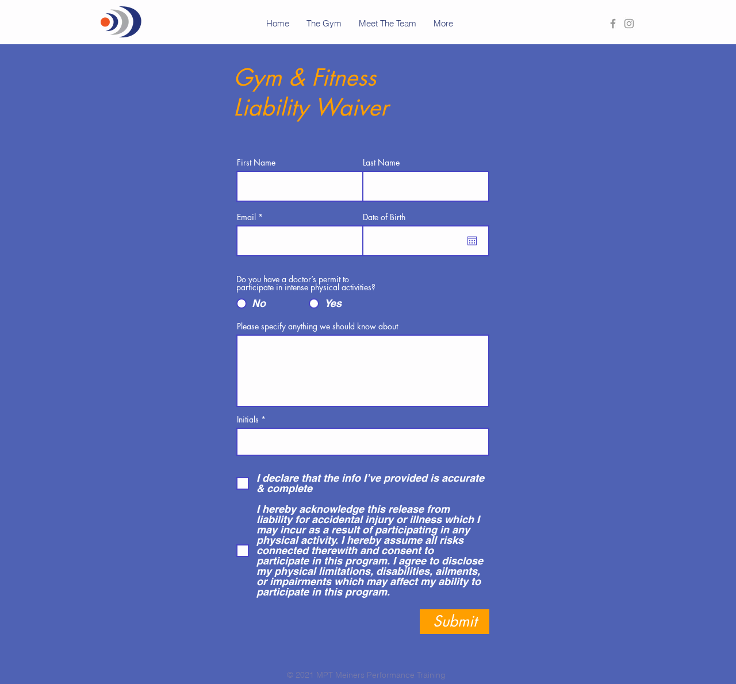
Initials (248, 420)
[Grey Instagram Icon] (629, 23)
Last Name (381, 163)
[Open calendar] (472, 240)
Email (246, 217)
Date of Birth (384, 217)
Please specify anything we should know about (317, 326)
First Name (256, 163)
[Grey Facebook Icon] (613, 23)
